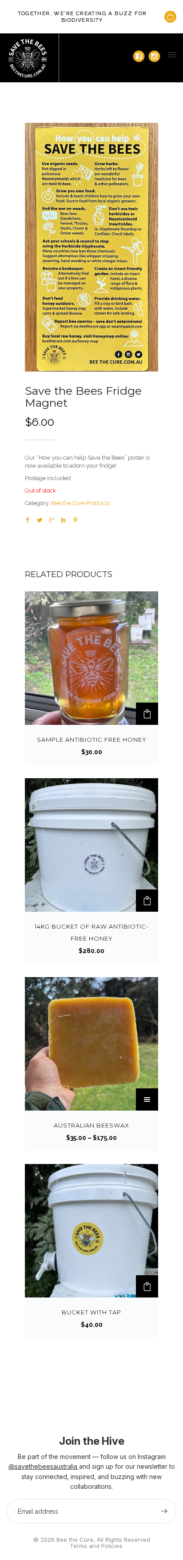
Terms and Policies (96, 1546)
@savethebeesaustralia (43, 1466)
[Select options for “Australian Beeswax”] (147, 1099)
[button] (147, 714)
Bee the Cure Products (80, 503)
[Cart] (170, 17)
